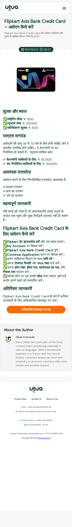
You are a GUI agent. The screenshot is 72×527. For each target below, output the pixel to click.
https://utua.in (44, 438)
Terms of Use (52, 399)
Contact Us (37, 399)
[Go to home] (11, 8)
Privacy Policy (20, 399)
